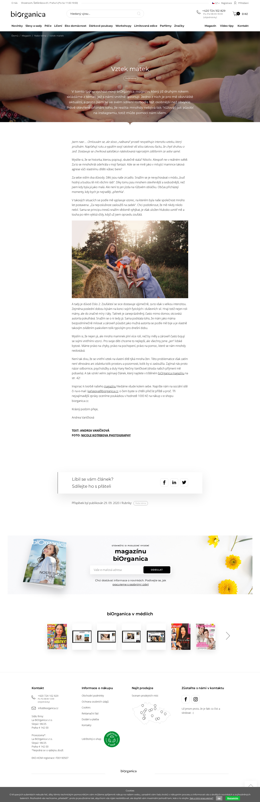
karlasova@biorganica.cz (103, 391)
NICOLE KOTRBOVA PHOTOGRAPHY (106, 435)
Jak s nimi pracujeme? (201, 798)
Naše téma (40, 35)
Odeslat (157, 569)
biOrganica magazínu (171, 373)
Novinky (17, 25)
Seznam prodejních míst (145, 695)
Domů (15, 35)
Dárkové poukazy (101, 25)
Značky (179, 25)
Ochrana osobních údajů (95, 701)
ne (219, 798)
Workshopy (123, 25)
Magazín (210, 25)
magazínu (110, 386)
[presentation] (228, 636)
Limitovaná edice (145, 25)
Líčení (58, 25)
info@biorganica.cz (48, 708)
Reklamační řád (90, 713)
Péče (48, 25)
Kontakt (243, 25)
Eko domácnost (75, 25)
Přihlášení (243, 3)
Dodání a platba (90, 719)
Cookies (86, 707)
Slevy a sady (33, 25)
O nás (14, 2)
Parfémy (166, 25)
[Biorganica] (29, 14)
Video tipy (227, 25)
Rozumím (232, 798)
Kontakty (86, 725)
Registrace (226, 3)
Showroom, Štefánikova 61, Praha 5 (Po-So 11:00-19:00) (49, 2)
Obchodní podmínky (93, 695)
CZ (216, 3)
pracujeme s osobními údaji (130, 584)
